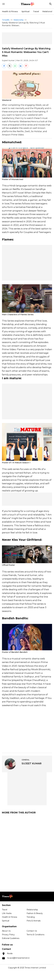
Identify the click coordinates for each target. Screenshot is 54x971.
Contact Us (32, 931)
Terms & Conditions (35, 934)
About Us (6, 931)
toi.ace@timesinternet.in (18, 958)
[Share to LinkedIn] (20, 66)
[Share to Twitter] (9, 66)
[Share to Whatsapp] (15, 66)
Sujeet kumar (8, 60)
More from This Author (19, 812)
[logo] (27, 4)
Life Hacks (7, 913)
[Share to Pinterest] (26, 66)
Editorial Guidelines (10, 938)
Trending (31, 917)
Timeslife (5, 20)
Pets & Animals (33, 921)
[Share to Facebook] (4, 66)
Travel (36, 11)
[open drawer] (3, 4)
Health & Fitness (10, 11)
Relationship (18, 20)
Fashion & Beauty (35, 913)
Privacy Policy (8, 934)
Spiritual (25, 11)
